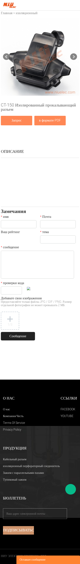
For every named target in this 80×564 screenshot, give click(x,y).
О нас (6, 409)
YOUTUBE (67, 416)
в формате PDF (50, 120)
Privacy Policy (12, 429)
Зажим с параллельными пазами (23, 473)
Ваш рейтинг (10, 232)
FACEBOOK (68, 409)
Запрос (17, 120)
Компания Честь (13, 416)
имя (5, 217)
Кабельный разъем (14, 459)
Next (73, 56)
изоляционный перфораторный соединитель (31, 466)
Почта (45, 217)
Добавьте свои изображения (36, 302)
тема (44, 232)
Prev (6, 56)
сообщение (10, 248)
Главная (6, 13)
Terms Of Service (14, 423)
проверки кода (12, 283)
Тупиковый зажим (14, 479)
